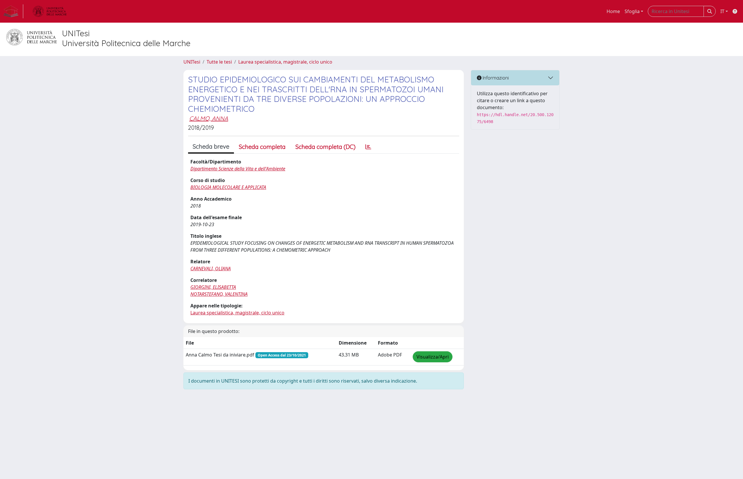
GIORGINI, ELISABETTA (213, 287)
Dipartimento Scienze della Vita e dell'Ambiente (237, 168)
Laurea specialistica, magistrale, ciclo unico (285, 62)
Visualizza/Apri (432, 357)
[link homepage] (13, 11)
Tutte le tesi (219, 62)
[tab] (368, 147)
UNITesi (191, 62)
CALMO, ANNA (208, 118)
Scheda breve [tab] (211, 146)
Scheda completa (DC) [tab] (325, 146)
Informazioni (495, 78)
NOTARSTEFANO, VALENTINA (219, 294)
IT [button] (722, 11)
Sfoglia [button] (632, 11)
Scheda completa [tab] (262, 146)
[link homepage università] (49, 11)
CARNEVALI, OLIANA (210, 268)
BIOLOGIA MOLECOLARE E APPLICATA (228, 187)
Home (613, 11)
